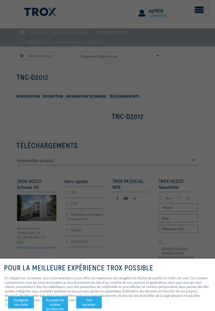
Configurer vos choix (20, 302)
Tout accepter (89, 302)
